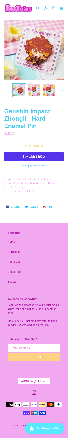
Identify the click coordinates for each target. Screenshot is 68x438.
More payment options (34, 165)
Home (11, 241)
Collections (14, 251)
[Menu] (62, 8)
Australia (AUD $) (33, 381)
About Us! (14, 261)
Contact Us (15, 271)
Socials (12, 281)
